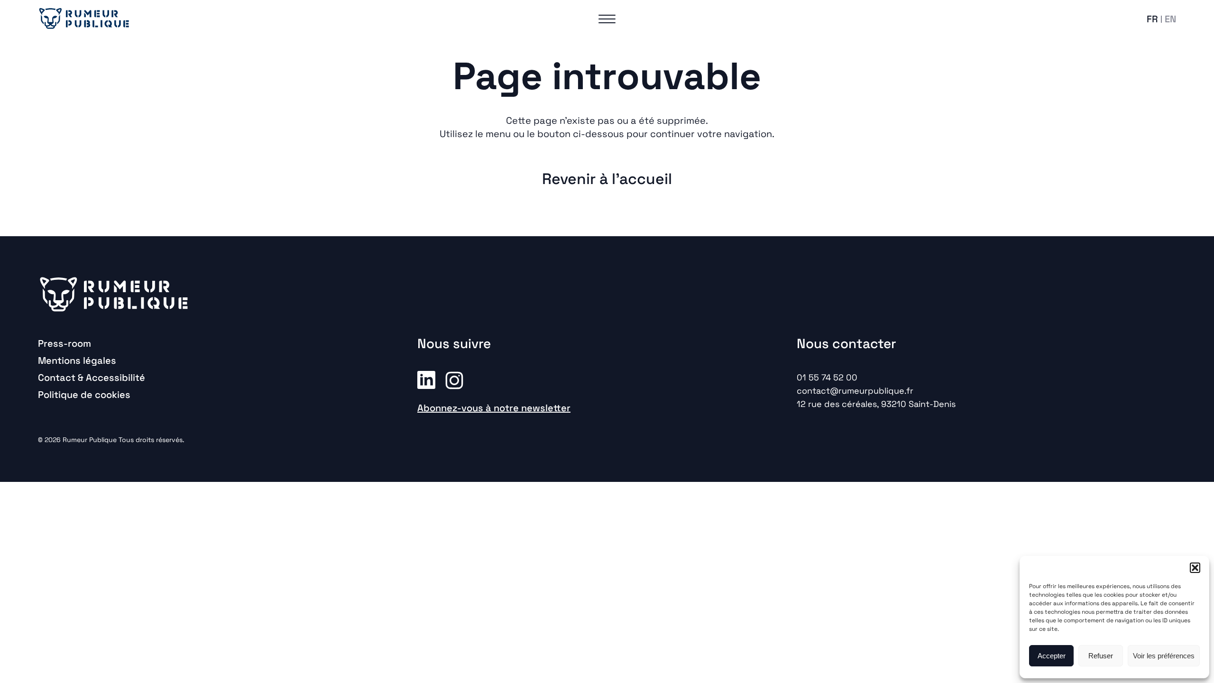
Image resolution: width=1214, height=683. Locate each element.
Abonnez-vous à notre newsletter (493, 408)
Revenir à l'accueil (607, 178)
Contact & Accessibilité (91, 377)
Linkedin (426, 379)
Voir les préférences (1164, 656)
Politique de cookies (84, 394)
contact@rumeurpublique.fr (855, 390)
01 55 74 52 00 (827, 377)
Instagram (454, 379)
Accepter (1052, 656)
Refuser (1100, 656)
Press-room (64, 343)
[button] (1195, 567)
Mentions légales (77, 360)
